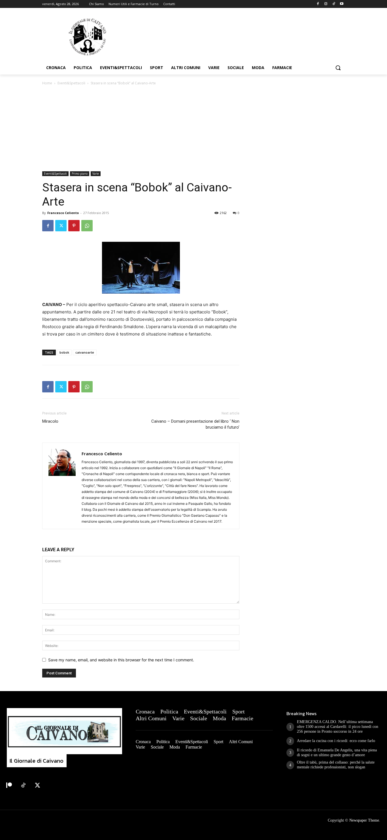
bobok (64, 352)
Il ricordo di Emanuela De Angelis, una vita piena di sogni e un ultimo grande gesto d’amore (337, 752)
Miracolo (50, 421)
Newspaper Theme (364, 820)
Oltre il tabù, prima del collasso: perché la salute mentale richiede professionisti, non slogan (336, 764)
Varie (95, 174)
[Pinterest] (74, 225)
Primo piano (80, 174)
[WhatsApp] (87, 225)
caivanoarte (84, 352)
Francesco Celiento (63, 213)
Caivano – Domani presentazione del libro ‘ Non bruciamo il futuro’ (195, 424)
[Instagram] (326, 4)
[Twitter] (61, 225)
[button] (338, 67)
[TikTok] (333, 4)
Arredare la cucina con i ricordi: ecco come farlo (336, 741)
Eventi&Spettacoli (71, 83)
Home (47, 83)
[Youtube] (341, 4)
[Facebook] (318, 4)
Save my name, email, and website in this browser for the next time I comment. (121, 659)
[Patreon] (9, 785)
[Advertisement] (193, 128)
